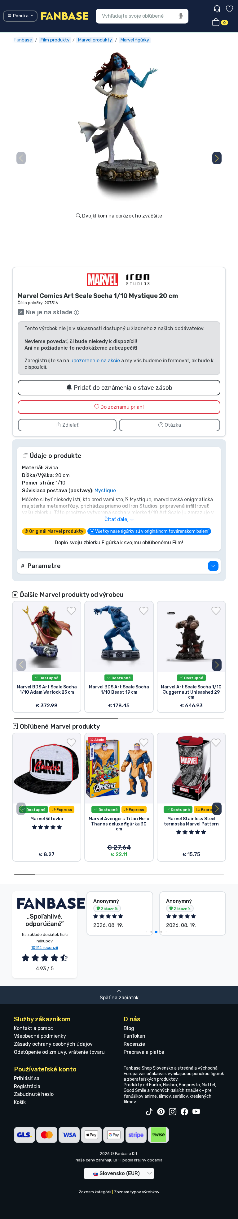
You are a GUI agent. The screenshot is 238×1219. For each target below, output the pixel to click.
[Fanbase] (64, 16)
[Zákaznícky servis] (217, 9)
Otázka (172, 425)
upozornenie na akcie (95, 361)
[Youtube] (196, 1112)
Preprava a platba (144, 1052)
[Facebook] (184, 1112)
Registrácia (27, 1086)
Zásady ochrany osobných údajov (53, 1044)
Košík (20, 1102)
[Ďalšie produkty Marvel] (103, 279)
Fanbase (23, 40)
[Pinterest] (161, 1112)
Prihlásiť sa (26, 1078)
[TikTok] (149, 1112)
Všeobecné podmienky (40, 1036)
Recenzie (134, 1044)
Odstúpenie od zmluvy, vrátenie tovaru (59, 1052)
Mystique (105, 490)
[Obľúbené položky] (229, 10)
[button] (217, 158)
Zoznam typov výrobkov (136, 1192)
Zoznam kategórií (95, 1192)
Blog (129, 1028)
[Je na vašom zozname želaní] (71, 610)
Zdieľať (69, 425)
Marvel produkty (95, 40)
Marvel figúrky (134, 40)
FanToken (134, 1036)
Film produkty (54, 40)
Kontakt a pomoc (33, 1028)
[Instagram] (172, 1112)
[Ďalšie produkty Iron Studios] (137, 279)
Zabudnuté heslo (34, 1094)
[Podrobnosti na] (213, 566)
